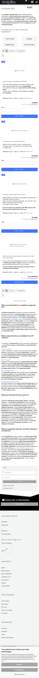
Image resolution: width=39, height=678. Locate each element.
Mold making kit (6, 360)
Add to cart (19, 116)
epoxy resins (30, 448)
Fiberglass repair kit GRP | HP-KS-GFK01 (14, 194)
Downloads (4, 613)
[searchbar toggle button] (27, 2)
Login (19, 481)
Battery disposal (5, 570)
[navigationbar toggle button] (36, 2)
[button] (3, 51)
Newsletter (4, 631)
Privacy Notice (5, 580)
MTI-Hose (4, 607)
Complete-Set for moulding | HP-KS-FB (13, 141)
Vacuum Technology (6, 610)
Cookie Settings (5, 586)
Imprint (3, 567)
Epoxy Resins (4, 604)
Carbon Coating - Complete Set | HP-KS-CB (15, 81)
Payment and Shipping (7, 637)
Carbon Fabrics (5, 601)
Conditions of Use (6, 577)
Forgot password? (8, 488)
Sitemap (3, 583)
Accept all (19, 664)
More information (19, 674)
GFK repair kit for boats (8, 370)
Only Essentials (19, 670)
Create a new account (8, 485)
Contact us (4, 628)
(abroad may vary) (28, 98)
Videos (3, 634)
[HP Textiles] (8, 2)
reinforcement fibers (20, 448)
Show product (19, 282)
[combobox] (12, 51)
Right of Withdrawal (6, 573)
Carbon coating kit (6, 349)
